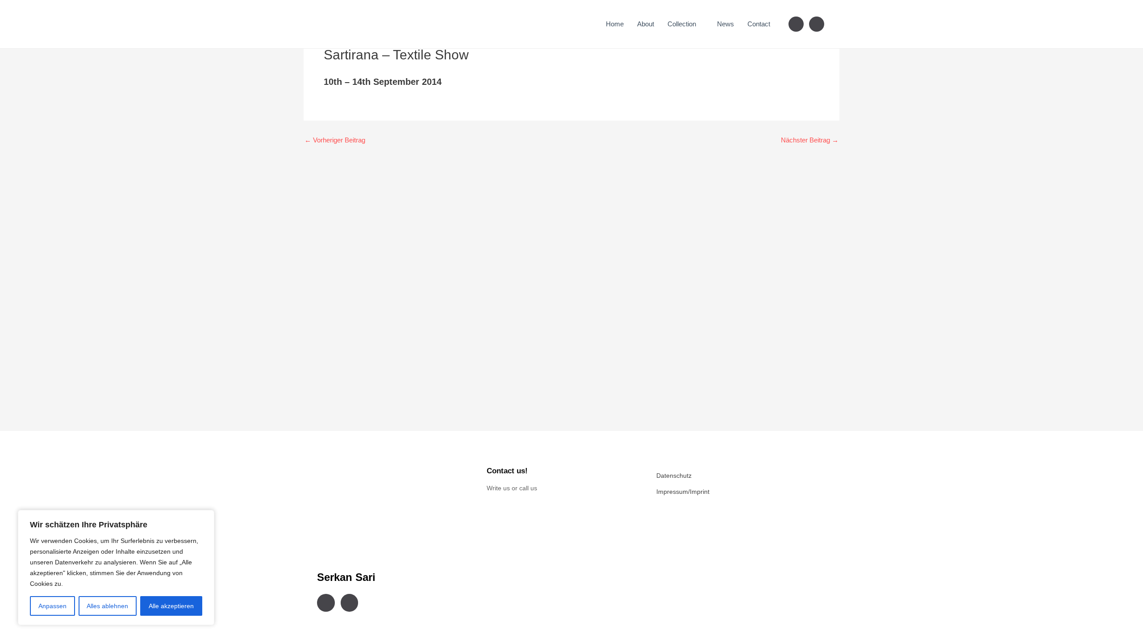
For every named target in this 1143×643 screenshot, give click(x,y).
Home (615, 24)
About (645, 24)
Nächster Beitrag (809, 140)
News (725, 24)
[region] (116, 567)
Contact (758, 24)
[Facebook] (796, 23)
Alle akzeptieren (171, 606)
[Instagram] (816, 23)
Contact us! (507, 471)
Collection (681, 24)
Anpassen (52, 606)
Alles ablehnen (107, 606)
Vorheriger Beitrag (335, 140)
